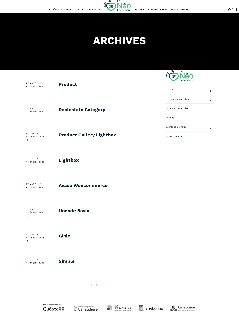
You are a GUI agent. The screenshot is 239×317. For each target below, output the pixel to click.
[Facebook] (236, 10)
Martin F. (35, 83)
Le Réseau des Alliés (177, 99)
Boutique (171, 117)
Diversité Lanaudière (177, 108)
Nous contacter (174, 136)
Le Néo (170, 89)
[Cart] (229, 10)
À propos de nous (176, 126)
